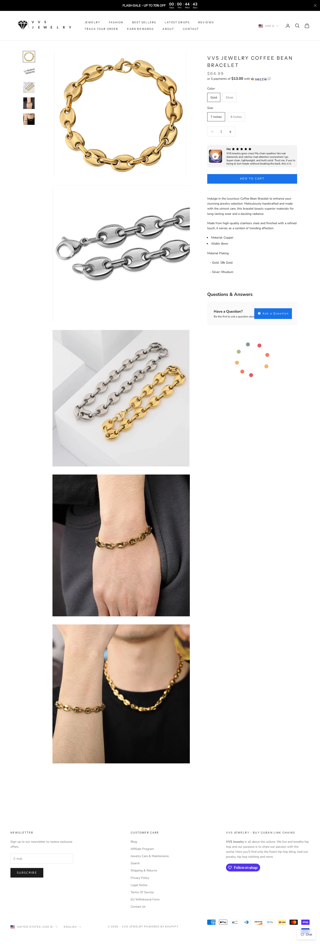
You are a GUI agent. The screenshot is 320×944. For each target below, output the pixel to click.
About (168, 29)
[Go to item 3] (29, 87)
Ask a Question (275, 313)
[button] (252, 79)
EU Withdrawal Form (145, 899)
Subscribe (27, 873)
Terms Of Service (142, 892)
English (70, 926)
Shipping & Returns (144, 870)
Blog (134, 842)
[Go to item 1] (29, 56)
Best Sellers (144, 22)
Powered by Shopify (161, 926)
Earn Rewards (140, 29)
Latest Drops (177, 22)
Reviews (206, 22)
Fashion (116, 22)
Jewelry (92, 22)
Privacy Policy (140, 878)
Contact (191, 29)
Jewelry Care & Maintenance (150, 856)
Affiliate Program (142, 849)
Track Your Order (101, 29)
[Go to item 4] (29, 103)
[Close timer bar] (315, 5)
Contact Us (138, 907)
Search (135, 863)
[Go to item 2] (29, 72)
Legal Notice (139, 885)
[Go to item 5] (29, 119)
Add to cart (252, 179)
